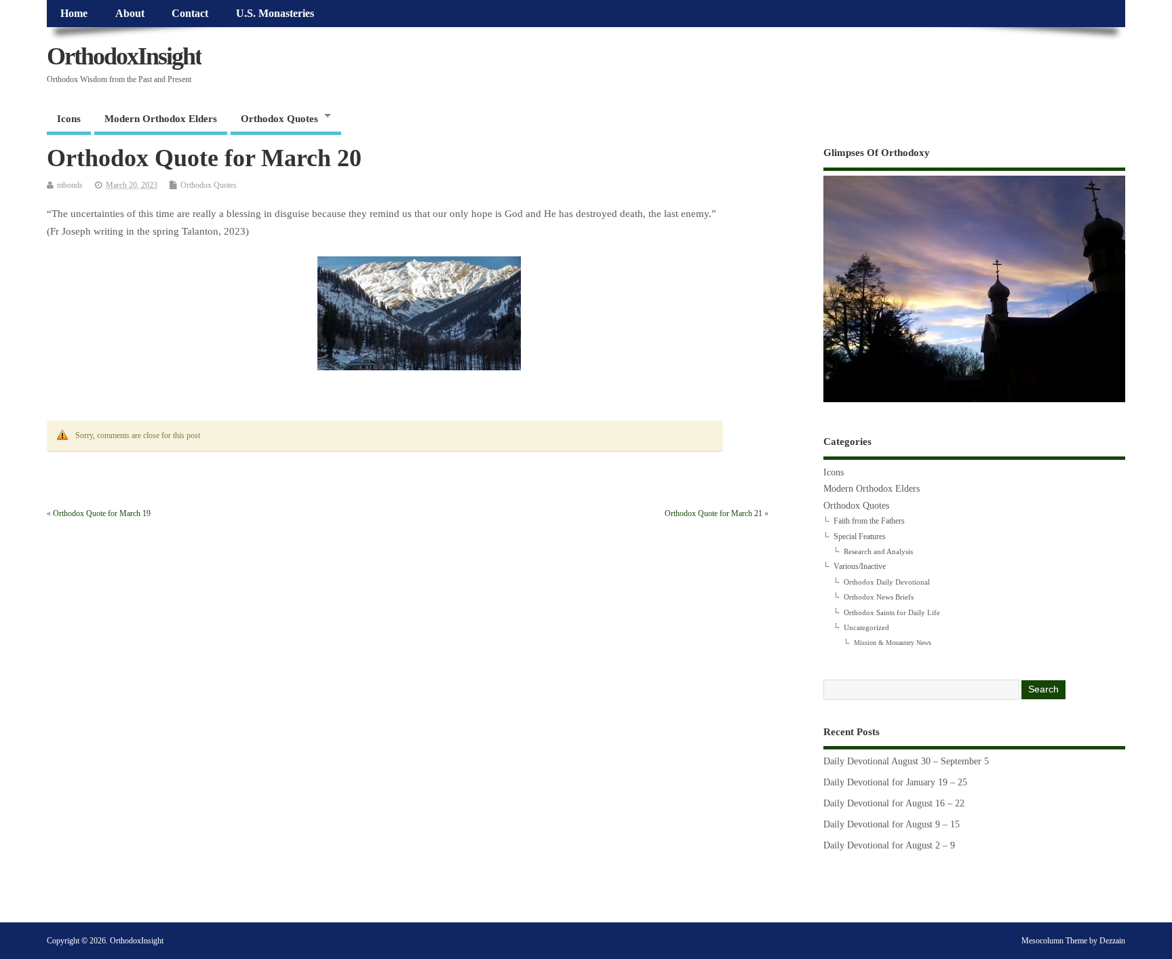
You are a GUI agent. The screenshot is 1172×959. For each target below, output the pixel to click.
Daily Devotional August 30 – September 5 (906, 761)
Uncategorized (866, 627)
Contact (190, 13)
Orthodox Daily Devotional (887, 582)
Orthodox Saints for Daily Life (892, 612)
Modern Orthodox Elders (160, 118)
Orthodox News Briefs (879, 597)
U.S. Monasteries (275, 13)
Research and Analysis (878, 551)
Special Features (860, 536)
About (129, 13)
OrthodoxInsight (124, 56)
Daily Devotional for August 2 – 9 (889, 845)
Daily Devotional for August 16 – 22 (893, 803)
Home (73, 13)
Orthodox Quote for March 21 (713, 513)
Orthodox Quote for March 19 (102, 513)
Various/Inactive (860, 566)
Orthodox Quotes (279, 118)
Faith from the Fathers (869, 521)
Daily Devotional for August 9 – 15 (891, 824)
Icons (69, 118)
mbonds (70, 185)
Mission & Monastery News (892, 642)
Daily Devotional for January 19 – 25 (895, 782)
